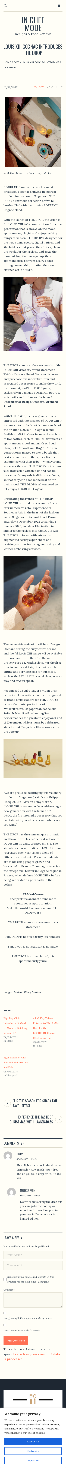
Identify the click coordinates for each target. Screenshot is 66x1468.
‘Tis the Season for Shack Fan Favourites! (35, 1103)
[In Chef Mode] (33, 1405)
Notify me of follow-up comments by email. (28, 1318)
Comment (9, 1289)
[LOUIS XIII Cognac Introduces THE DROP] (33, 132)
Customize (33, 1451)
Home (7, 62)
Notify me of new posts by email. (22, 1330)
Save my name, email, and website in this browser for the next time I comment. (30, 1279)
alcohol (48, 173)
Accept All (33, 1441)
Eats (16, 62)
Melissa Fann (27, 1190)
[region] (33, 1438)
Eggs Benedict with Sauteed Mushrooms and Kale (16, 1062)
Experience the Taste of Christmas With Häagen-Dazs (31, 1119)
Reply (34, 1159)
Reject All (33, 1460)
